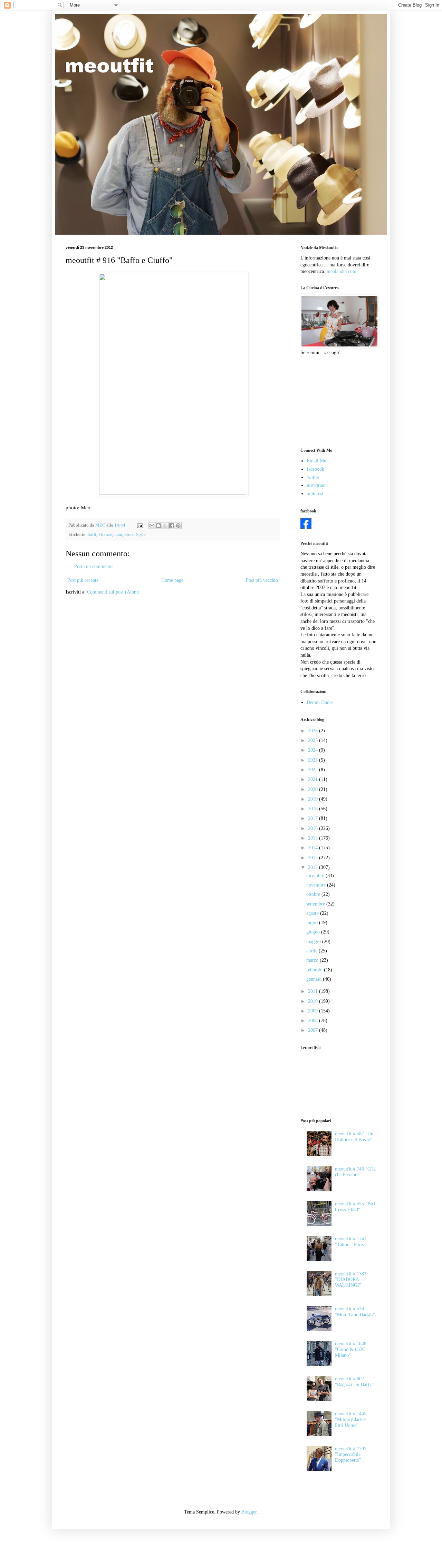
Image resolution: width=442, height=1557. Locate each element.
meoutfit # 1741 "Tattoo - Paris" (350, 1241)
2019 (313, 799)
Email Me (316, 460)
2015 (313, 838)
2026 (313, 730)
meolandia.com (341, 271)
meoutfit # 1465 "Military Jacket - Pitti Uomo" (352, 1419)
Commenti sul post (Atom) (113, 592)
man (118, 534)
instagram (316, 485)
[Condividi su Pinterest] (178, 525)
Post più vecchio (262, 580)
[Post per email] (139, 525)
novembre (316, 885)
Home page (172, 580)
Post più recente (82, 580)
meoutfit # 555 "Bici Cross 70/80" (355, 1206)
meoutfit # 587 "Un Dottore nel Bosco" (354, 1136)
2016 (313, 828)
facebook (315, 469)
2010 (313, 1001)
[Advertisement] (334, 400)
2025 (313, 740)
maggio (314, 941)
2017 (313, 818)
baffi (92, 534)
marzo (313, 960)
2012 (313, 867)
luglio (312, 922)
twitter (313, 477)
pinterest (315, 493)
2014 (313, 847)
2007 (313, 1030)
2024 (313, 750)
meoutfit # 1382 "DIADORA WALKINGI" (350, 1279)
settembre (316, 904)
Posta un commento (93, 566)
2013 (313, 857)
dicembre (316, 875)
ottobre (313, 894)
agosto (313, 913)
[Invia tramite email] (151, 525)
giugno (313, 931)
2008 (313, 1020)
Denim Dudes (320, 702)
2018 (313, 808)
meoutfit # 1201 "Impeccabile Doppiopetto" (350, 1454)
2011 (313, 991)
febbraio (315, 969)
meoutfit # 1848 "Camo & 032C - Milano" (351, 1349)
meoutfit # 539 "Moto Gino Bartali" (355, 1311)
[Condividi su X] (165, 525)
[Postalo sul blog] (158, 525)
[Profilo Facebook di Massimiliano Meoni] (305, 527)
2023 (313, 760)
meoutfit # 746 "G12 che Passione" (355, 1171)
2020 (313, 789)
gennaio (314, 979)
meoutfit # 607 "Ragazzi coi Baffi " (354, 1381)
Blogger (249, 1512)
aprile (312, 950)
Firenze (105, 534)
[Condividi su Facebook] (171, 525)
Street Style (135, 534)
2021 (313, 779)
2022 (313, 769)
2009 (313, 1010)
